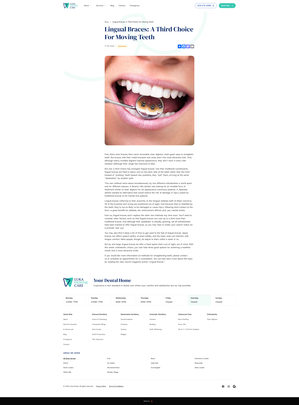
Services (99, 5)
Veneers (153, 319)
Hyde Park (154, 363)
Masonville (199, 363)
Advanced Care (185, 314)
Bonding (153, 324)
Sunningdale (155, 368)
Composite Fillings (99, 324)
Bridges (123, 334)
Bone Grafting (183, 319)
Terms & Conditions (116, 386)
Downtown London (202, 358)
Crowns (123, 329)
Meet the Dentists (70, 324)
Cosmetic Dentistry (158, 314)
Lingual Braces (156, 261)
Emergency (134, 5)
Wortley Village (112, 372)
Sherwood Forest (113, 368)
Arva (108, 358)
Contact (122, 5)
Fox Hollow (111, 363)
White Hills (67, 372)
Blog (112, 5)
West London (200, 368)
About (86, 5)
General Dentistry (99, 314)
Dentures (124, 324)
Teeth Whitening (156, 329)
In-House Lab (68, 329)
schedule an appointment (122, 258)
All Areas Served (69, 358)
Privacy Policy (101, 386)
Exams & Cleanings (99, 319)
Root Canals (96, 329)
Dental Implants (127, 319)
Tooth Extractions (98, 334)
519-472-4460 (204, 5)
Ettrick (65, 363)
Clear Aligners (212, 319)
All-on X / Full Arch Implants (188, 329)
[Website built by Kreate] (153, 401)
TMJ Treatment (97, 339)
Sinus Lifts (182, 324)
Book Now (225, 5)
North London (68, 368)
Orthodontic (212, 314)
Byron (153, 358)
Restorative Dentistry (130, 314)
